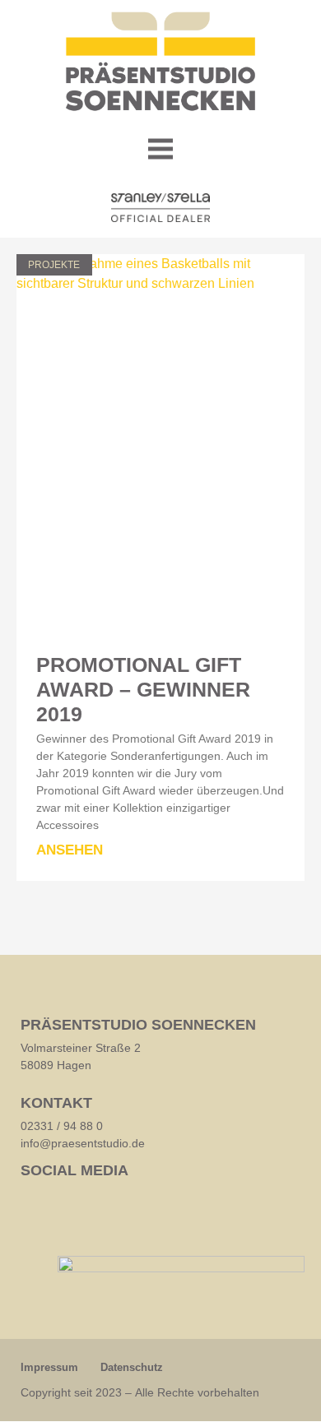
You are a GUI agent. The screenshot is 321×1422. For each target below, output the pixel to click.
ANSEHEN (69, 850)
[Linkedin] (35, 1199)
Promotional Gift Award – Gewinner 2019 (143, 689)
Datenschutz (131, 1367)
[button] (160, 151)
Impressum (49, 1367)
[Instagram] (68, 1199)
